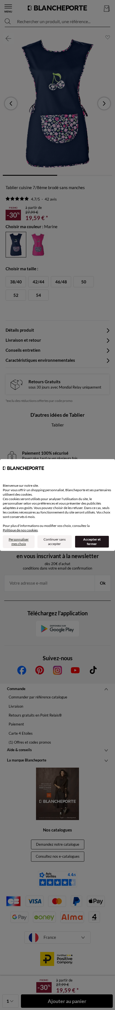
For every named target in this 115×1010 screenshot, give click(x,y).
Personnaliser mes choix (19, 541)
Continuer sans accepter (55, 541)
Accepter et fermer (92, 541)
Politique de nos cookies (20, 530)
